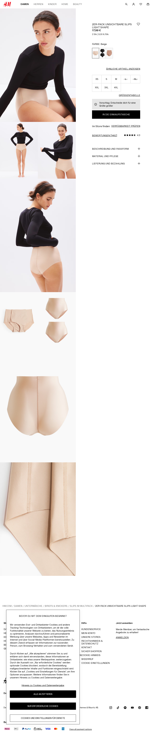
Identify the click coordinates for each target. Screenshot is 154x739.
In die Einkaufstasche (116, 114)
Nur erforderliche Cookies (43, 706)
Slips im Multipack (81, 606)
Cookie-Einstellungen (95, 663)
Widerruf (87, 659)
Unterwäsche (33, 606)
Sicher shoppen (91, 651)
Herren (38, 4)
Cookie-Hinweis (90, 655)
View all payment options (80, 729)
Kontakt (86, 647)
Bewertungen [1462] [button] (104, 135)
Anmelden (122, 637)
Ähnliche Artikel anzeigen (123, 69)
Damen (25, 4)
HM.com (7, 606)
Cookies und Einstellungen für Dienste (43, 718)
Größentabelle (129, 95)
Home (64, 4)
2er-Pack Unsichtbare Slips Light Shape (120, 606)
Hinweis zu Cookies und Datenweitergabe (43, 685)
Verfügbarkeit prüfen (125, 126)
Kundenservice (91, 629)
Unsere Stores (90, 637)
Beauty (77, 4)
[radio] (95, 53)
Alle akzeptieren (43, 694)
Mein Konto (88, 633)
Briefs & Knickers (56, 606)
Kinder (52, 4)
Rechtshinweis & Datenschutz (92, 642)
